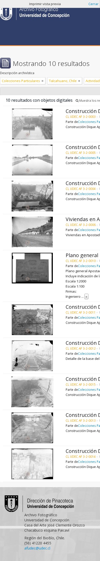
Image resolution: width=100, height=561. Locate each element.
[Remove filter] (43, 80)
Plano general (82, 255)
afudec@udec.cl (37, 548)
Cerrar (93, 4)
